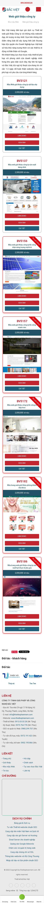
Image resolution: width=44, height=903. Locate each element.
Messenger (30, 901)
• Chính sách (28, 762)
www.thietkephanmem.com (22, 718)
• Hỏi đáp (26, 758)
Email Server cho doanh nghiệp (22, 840)
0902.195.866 (27, 743)
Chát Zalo (13, 901)
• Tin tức (5, 770)
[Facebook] (11, 885)
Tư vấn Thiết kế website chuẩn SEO (22, 827)
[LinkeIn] (34, 885)
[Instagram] (17, 885)
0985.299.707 (27, 728)
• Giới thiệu (6, 762)
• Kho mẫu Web (8, 766)
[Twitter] (22, 885)
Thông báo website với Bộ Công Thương (22, 856)
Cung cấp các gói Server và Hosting (22, 835)
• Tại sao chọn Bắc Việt (32, 766)
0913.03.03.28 (21, 721)
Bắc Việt (26, 879)
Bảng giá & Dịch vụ (22, 823)
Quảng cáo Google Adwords (22, 844)
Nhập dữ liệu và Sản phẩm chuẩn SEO (22, 860)
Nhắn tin (39, 901)
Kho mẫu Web (13, 22)
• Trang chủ (6, 758)
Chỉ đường (5, 901)
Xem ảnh (22, 143)
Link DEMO (22, 136)
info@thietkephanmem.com (21, 714)
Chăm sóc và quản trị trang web (22, 848)
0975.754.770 (21, 725)
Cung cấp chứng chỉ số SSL (22, 852)
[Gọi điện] (22, 897)
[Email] (13, 3)
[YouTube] (28, 885)
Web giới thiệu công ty (30, 22)
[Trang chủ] (3, 22)
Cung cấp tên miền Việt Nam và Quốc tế (22, 831)
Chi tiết (22, 148)
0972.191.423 (26, 736)
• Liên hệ (26, 770)
